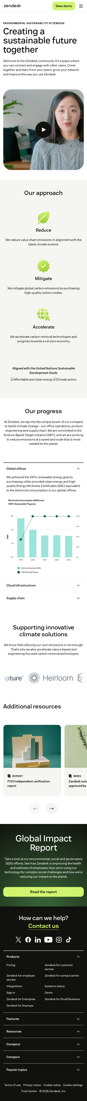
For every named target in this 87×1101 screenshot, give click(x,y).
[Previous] (35, 808)
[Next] (51, 808)
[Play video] (43, 130)
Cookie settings (73, 1085)
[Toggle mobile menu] (80, 6)
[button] (40, 468)
